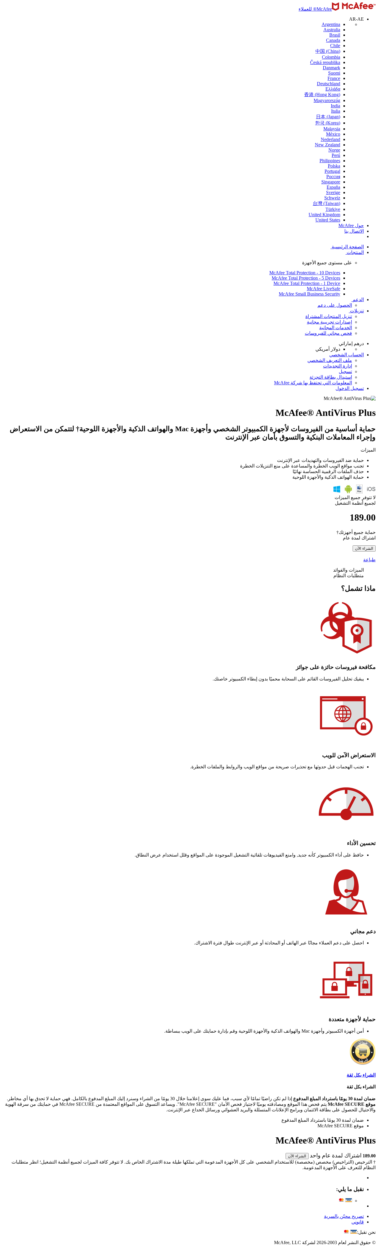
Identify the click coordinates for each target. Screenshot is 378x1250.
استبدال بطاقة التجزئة (330, 377)
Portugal (332, 171)
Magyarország (327, 100)
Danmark (331, 67)
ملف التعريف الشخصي (329, 360)
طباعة (369, 559)
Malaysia (331, 128)
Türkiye (332, 209)
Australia (331, 29)
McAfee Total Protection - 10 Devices (304, 272)
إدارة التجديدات (337, 365)
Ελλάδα (332, 88)
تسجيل (345, 371)
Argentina (331, 24)
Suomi (334, 73)
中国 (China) (327, 51)
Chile (335, 45)
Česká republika (325, 62)
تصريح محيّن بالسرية (344, 1216)
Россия (333, 176)
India (335, 105)
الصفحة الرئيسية (348, 246)
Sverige (333, 192)
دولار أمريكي (327, 349)
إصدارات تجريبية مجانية (329, 321)
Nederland (330, 139)
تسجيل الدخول (349, 388)
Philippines (330, 160)
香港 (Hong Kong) (322, 94)
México (333, 134)
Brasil (334, 34)
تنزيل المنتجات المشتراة (328, 316)
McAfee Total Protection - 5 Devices (306, 277)
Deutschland (328, 83)
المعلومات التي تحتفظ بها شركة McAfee (313, 382)
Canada (333, 40)
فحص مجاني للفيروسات (328, 333)
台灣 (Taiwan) (326, 203)
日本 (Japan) (328, 116)
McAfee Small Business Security (309, 293)
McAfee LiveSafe (323, 288)
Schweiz (332, 197)
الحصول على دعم (334, 305)
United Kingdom (324, 214)
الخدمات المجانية (335, 327)
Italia (335, 111)
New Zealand (327, 144)
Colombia (331, 57)
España (333, 187)
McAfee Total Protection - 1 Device (306, 283)
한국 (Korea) (327, 122)
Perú (336, 155)
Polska (334, 165)
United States (327, 219)
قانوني (357, 1221)
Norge (334, 149)
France (334, 78)
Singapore (330, 181)
